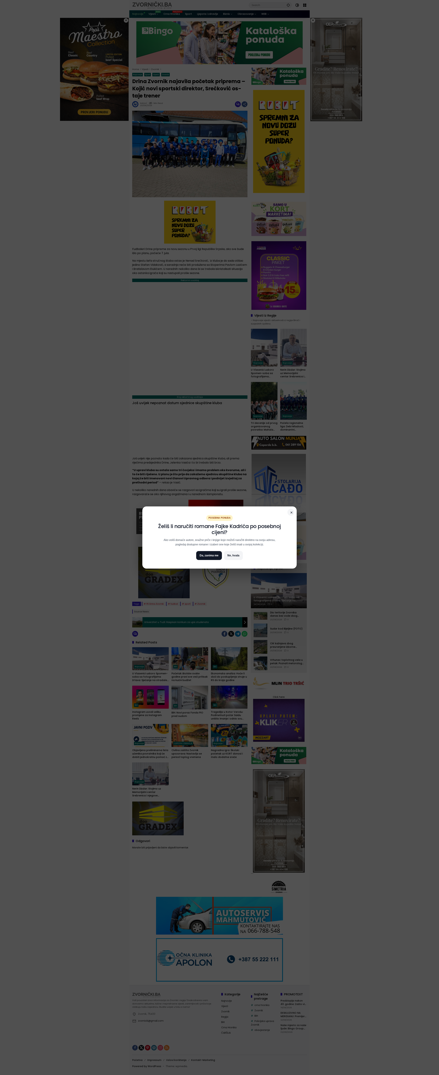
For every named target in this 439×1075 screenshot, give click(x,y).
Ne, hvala (233, 555)
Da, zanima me (209, 555)
